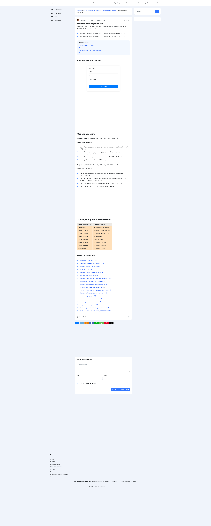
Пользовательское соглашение (59, 474)
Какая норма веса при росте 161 (90, 302)
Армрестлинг (130, 3)
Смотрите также (84, 53)
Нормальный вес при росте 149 (90, 266)
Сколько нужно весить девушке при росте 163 (95, 308)
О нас (52, 459)
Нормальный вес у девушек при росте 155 (94, 284)
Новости (52, 471)
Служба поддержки (56, 466)
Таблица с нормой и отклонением (90, 50)
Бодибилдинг (118, 3)
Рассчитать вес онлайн (86, 45)
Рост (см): (92, 68)
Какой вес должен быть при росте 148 (92, 263)
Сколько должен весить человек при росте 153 (95, 278)
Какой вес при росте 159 (88, 296)
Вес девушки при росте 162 (89, 305)
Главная (79, 10)
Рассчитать (103, 86)
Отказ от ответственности (58, 477)
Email (106, 375)
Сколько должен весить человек (106, 10)
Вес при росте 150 (86, 269)
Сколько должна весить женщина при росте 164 (96, 311)
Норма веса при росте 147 (88, 260)
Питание (107, 3)
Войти (157, 3)
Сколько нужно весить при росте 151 (92, 272)
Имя (78, 375)
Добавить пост (149, 3)
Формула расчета (85, 48)
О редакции (53, 461)
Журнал (52, 469)
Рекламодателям (55, 464)
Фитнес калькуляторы (89, 10)
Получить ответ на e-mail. (87, 383)
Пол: (90, 76)
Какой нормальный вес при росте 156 (92, 287)
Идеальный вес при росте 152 (89, 275)
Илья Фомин (83, 20)
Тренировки (96, 3)
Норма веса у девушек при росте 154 (92, 281)
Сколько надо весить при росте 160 (91, 299)
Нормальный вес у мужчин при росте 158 (93, 293)
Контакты (141, 3)
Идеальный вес (100, 20)
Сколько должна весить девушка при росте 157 (95, 290)
